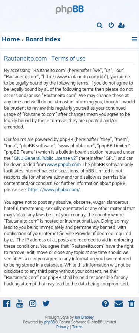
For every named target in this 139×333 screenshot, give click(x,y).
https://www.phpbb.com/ (54, 189)
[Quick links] (135, 39)
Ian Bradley (84, 317)
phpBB (49, 322)
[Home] (70, 7)
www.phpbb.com (63, 164)
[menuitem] (100, 25)
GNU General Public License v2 (45, 158)
